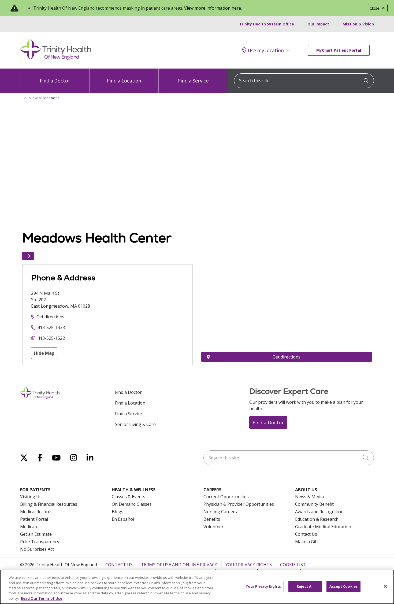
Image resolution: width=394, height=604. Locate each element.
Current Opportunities (226, 497)
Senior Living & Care (135, 424)
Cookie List (293, 565)
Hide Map (44, 353)
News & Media (309, 497)
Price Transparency (39, 542)
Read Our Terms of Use (41, 598)
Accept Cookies (343, 586)
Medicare (29, 527)
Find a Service (193, 80)
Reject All (305, 586)
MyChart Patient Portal (338, 50)
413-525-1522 (51, 338)
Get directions (50, 317)
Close (374, 8)
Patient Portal (34, 519)
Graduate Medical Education (323, 527)
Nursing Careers (220, 512)
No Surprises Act (37, 549)
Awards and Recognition (319, 512)
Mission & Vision (358, 24)
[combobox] (304, 80)
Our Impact (318, 24)
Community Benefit (314, 504)
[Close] (385, 586)
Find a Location (124, 80)
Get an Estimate (36, 534)
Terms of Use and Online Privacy (179, 565)
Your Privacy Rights (248, 565)
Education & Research (317, 519)
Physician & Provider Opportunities (238, 504)
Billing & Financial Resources (48, 504)
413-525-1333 (51, 327)
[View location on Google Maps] (286, 294)
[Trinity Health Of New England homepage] (55, 59)
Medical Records (36, 512)
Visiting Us (31, 497)
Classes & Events (128, 497)
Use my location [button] (266, 50)
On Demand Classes (132, 504)
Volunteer (213, 527)
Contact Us (306, 534)
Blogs (117, 512)
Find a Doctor (55, 80)
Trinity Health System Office (266, 24)
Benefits (211, 519)
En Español (123, 519)
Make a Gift (306, 542)
